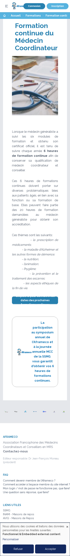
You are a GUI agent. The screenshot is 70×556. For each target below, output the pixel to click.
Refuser (18, 548)
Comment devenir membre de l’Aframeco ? (29, 480)
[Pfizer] (44, 411)
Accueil (16, 15)
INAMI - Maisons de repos (18, 514)
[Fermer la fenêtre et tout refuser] (67, 525)
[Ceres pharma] (16, 411)
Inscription (57, 6)
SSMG (6, 510)
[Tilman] (63, 411)
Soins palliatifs (11, 522)
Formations (33, 15)
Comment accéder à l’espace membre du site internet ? (36, 484)
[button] (6, 6)
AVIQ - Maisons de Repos (18, 518)
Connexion (34, 6)
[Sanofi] (54, 411)
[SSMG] (6, 411)
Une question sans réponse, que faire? (26, 492)
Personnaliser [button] (11, 539)
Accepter (50, 548)
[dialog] (35, 539)
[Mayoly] (25, 411)
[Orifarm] (35, 411)
